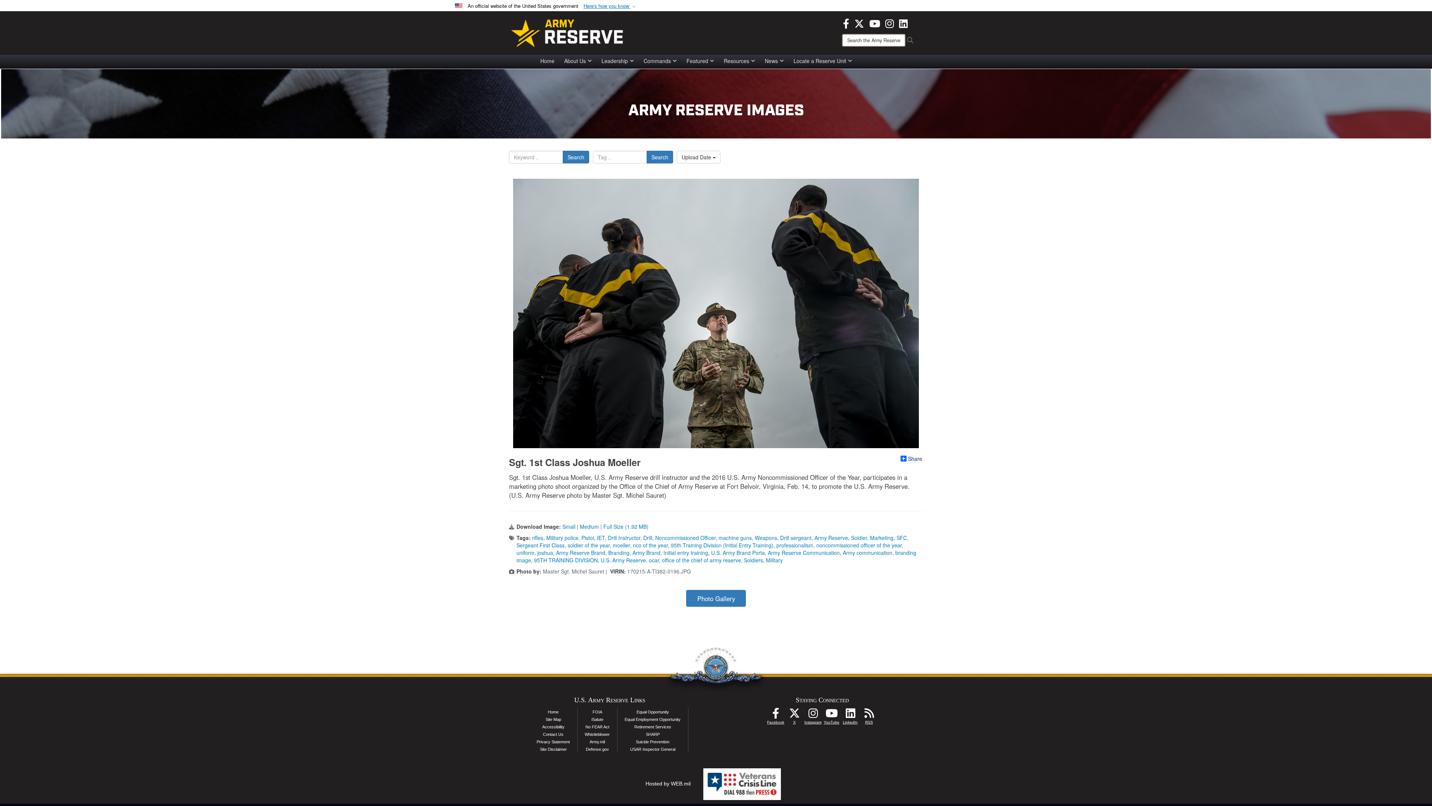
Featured (697, 61)
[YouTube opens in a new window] (874, 22)
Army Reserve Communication (804, 552)
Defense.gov (597, 749)
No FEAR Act (597, 727)
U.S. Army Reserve (623, 560)
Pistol (587, 537)
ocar (654, 560)
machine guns (735, 537)
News (771, 61)
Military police (562, 537)
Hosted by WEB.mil (668, 784)
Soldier (859, 537)
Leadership (615, 61)
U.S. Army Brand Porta (738, 552)
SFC (901, 537)
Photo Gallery (716, 598)
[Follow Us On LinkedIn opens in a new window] (850, 715)
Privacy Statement (553, 742)
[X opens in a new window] (859, 22)
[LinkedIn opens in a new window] (903, 22)
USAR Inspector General (652, 749)
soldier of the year (589, 545)
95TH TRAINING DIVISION (566, 560)
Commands (657, 61)
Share (915, 459)
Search (576, 157)
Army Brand (646, 552)
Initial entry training (685, 552)
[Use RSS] (869, 715)
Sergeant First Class (540, 545)
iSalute (597, 719)
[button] (610, 6)
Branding (618, 552)
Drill (647, 537)
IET (601, 537)
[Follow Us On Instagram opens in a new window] (813, 715)
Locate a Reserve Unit (820, 61)
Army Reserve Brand (580, 552)
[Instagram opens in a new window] (889, 22)
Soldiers (753, 560)
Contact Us (553, 734)
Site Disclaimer (553, 749)
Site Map (553, 719)
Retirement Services (652, 727)
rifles (537, 537)
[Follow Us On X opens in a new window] (794, 715)
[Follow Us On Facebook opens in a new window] (775, 715)
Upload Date (697, 157)
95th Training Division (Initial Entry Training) (722, 545)
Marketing (882, 537)
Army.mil (597, 742)
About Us (575, 61)
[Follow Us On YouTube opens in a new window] (831, 715)
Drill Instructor (624, 537)
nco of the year (650, 545)
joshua (545, 552)
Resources (736, 61)
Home (547, 61)
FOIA (597, 712)
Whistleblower (597, 734)
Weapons (766, 537)
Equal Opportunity (653, 712)
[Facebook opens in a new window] (846, 22)
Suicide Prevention (652, 742)
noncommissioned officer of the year (859, 545)
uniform (525, 552)
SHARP (653, 734)
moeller (621, 545)
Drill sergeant (795, 537)
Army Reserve (831, 537)
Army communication (867, 552)
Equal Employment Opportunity (653, 719)
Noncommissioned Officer (685, 537)
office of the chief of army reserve (701, 560)
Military (774, 560)
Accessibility (553, 727)
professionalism (794, 545)
